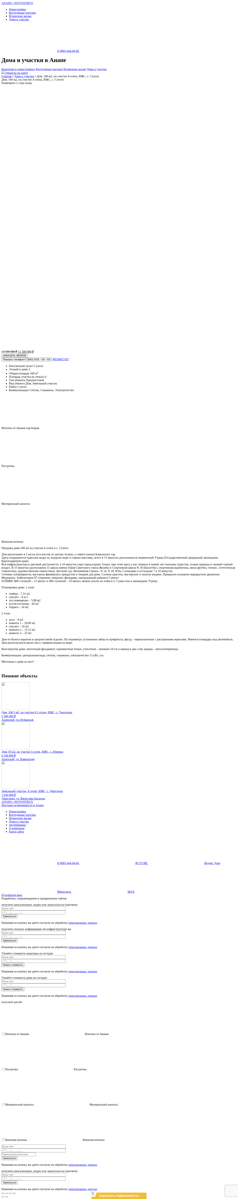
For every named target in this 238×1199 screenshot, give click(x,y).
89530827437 (61, 359)
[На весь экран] (10, 1193)
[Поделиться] (6, 1193)
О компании (17, 828)
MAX (131, 891)
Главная (6, 76)
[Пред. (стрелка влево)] (2, 1196)
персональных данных (83, 922)
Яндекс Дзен (212, 863)
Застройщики (17, 824)
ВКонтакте (64, 891)
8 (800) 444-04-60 (68, 51)
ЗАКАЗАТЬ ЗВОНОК (14, 355)
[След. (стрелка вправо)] (6, 1196)
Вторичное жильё (74, 69)
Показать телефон (26, 359)
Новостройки (17, 9)
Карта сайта (16, 831)
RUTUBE (141, 863)
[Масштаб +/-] (14, 1193)
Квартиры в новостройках (18, 69)
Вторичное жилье (20, 16)
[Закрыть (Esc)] (2, 1193)
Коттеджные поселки (22, 12)
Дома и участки (19, 19)
